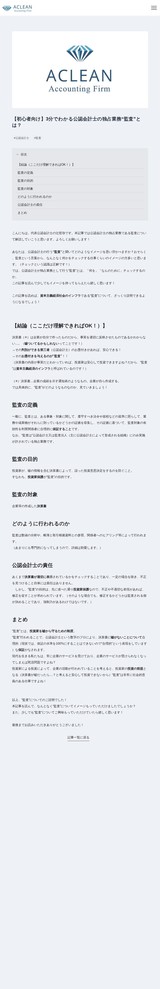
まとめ (22, 212)
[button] (154, 8)
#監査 (37, 137)
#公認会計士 (21, 137)
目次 (24, 154)
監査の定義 (25, 172)
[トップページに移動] (16, 8)
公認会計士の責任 (30, 204)
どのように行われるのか (35, 196)
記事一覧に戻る (78, 737)
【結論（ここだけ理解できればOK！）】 (46, 164)
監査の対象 (25, 188)
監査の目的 (25, 180)
